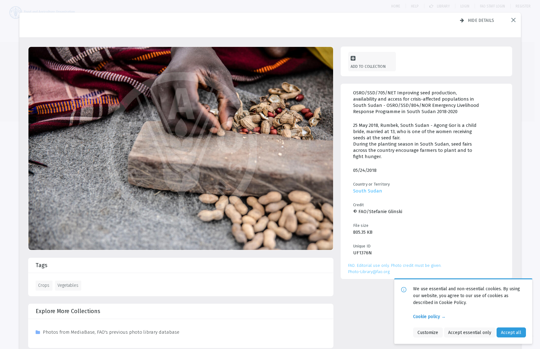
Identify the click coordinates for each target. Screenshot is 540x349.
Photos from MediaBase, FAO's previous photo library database (111, 332)
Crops (43, 285)
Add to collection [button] (368, 66)
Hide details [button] (481, 20)
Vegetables (68, 285)
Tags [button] (42, 265)
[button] (513, 20)
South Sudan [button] (367, 191)
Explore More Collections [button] (68, 311)
